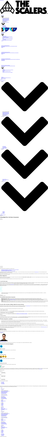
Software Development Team (4, 417)
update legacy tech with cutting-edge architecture (22, 313)
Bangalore (2, 404)
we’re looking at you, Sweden (12, 299)
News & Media (2, 409)
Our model (2, 389)
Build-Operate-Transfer (3, 393)
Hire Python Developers (3, 423)
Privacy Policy (2, 434)
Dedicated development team (4, 392)
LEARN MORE (2, 332)
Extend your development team (4, 391)
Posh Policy (2, 435)
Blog (1, 426)
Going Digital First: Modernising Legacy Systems (6, 270)
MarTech (2, 401)
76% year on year (12, 284)
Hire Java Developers (3, 397)
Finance (2, 400)
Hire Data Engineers (3, 422)
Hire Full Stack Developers (4, 398)
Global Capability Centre (3, 415)
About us (2, 430)
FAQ (1, 428)
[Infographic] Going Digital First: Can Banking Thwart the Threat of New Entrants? (10, 269)
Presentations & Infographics (4, 427)
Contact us (2, 405)
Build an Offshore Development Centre (5, 413)
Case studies (2, 407)
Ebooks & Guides (3, 408)
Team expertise (3, 22)
